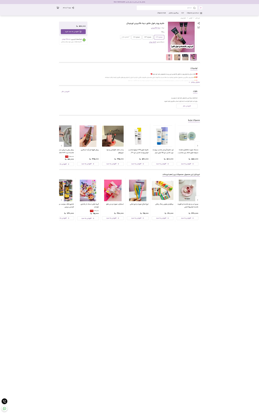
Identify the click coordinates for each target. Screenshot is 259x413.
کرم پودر (183, 18)
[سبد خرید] (58, 8)
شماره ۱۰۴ (125, 37)
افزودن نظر (66, 91)
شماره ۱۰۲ (159, 37)
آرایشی (190, 18)
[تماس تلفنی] (4, 401)
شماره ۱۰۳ (147, 37)
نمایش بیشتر (195, 82)
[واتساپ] (4, 408)
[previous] (197, 146)
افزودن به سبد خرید (72, 31)
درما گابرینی (155, 28)
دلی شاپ (197, 18)
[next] (61, 146)
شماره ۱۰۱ (136, 37)
